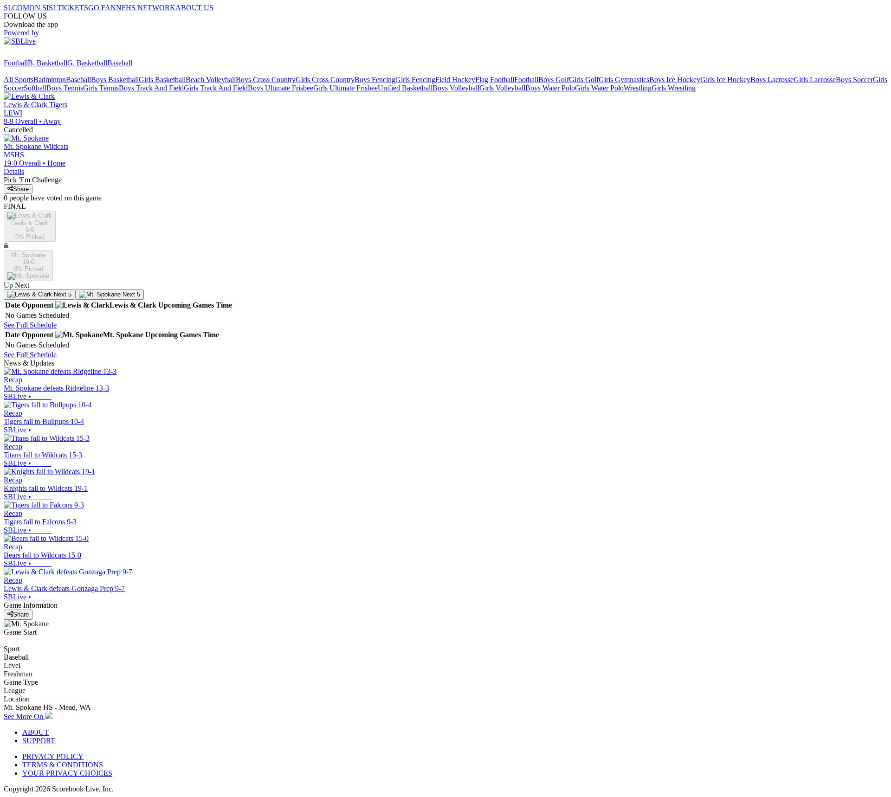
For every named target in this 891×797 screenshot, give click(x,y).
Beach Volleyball (211, 80)
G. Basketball (87, 63)
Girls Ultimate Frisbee (345, 88)
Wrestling (638, 88)
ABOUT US (194, 8)
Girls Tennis (101, 88)
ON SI (39, 8)
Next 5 (61, 294)
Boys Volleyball (456, 88)
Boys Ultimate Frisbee (280, 88)
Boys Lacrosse (772, 80)
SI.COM (16, 8)
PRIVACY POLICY (53, 756)
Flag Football (494, 80)
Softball (35, 88)
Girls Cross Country (325, 80)
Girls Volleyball (502, 88)
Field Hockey (455, 80)
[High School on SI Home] (39, 54)
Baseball (119, 63)
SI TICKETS (68, 8)
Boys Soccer (854, 80)
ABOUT (35, 732)
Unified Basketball (405, 88)
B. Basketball (47, 63)
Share (21, 189)
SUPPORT (38, 741)
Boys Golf (553, 80)
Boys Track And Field (151, 88)
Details (14, 171)
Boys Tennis (64, 88)
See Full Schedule (30, 325)
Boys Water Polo (550, 88)
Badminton (49, 80)
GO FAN (102, 8)
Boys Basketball (115, 80)
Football (16, 63)
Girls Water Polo (599, 88)
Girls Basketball (162, 80)
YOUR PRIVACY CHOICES (67, 773)
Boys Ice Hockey (674, 80)
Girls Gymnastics (624, 80)
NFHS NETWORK (145, 8)
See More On (24, 716)
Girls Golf (584, 80)
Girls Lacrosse (815, 80)
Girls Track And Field (216, 88)
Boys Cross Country (266, 80)
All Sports (18, 80)
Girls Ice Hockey (725, 80)
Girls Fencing (415, 80)
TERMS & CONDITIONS (62, 765)
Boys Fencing (375, 80)
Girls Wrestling (674, 88)
